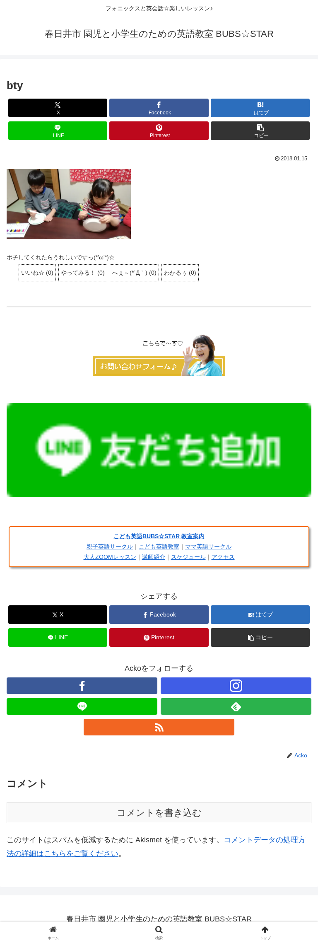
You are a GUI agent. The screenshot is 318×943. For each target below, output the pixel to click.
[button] (260, 130)
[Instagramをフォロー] (236, 685)
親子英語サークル (110, 546)
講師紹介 (153, 557)
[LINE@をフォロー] (82, 706)
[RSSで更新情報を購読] (159, 727)
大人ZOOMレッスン (110, 557)
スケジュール (188, 557)
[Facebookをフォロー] (82, 685)
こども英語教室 (159, 546)
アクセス (223, 557)
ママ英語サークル (208, 546)
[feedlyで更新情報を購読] (236, 706)
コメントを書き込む (159, 813)
